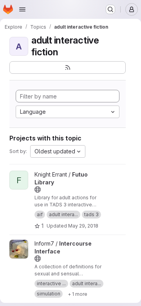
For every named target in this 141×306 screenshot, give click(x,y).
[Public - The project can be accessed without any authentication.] (37, 189)
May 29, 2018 (83, 226)
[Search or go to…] (110, 9)
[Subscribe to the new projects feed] (67, 67)
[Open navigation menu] (22, 9)
